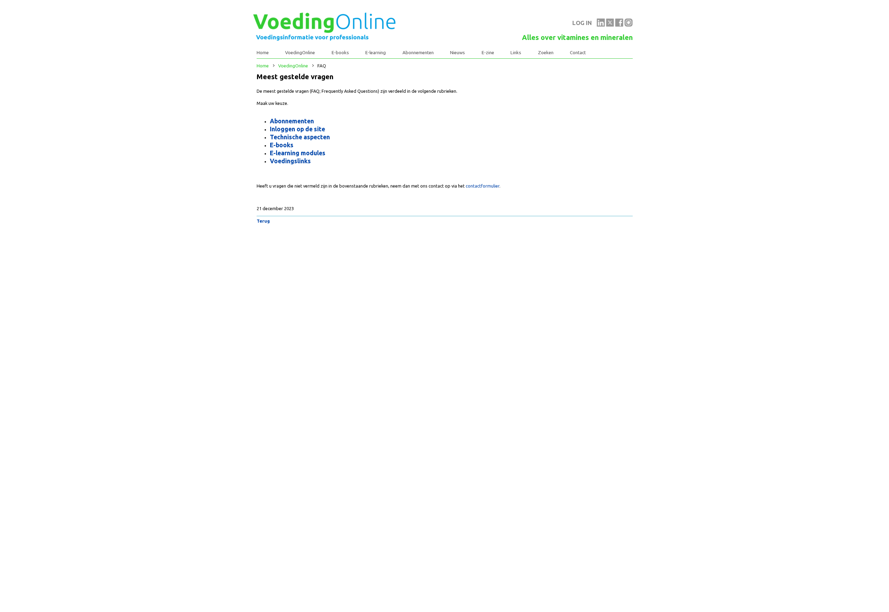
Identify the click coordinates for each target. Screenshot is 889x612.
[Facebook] (619, 25)
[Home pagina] (324, 38)
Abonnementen (418, 52)
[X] (610, 25)
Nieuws (457, 52)
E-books (340, 52)
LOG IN (582, 22)
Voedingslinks (290, 160)
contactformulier (482, 185)
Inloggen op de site (297, 128)
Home (263, 52)
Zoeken (546, 52)
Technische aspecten (300, 136)
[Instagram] (628, 25)
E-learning (375, 52)
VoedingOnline (300, 52)
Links (515, 52)
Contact (578, 52)
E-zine (488, 52)
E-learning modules (297, 152)
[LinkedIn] (601, 25)
